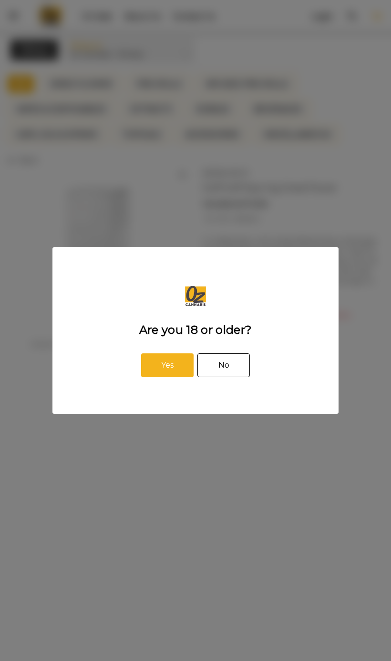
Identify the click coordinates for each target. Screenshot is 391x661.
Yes (167, 365)
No (223, 365)
